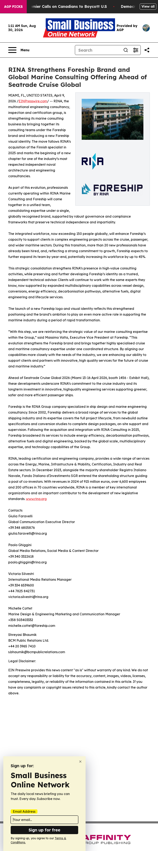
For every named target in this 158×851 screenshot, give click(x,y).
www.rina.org (36, 499)
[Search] (126, 50)
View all (148, 6)
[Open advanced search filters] (136, 50)
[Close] (80, 762)
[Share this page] (147, 50)
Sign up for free (44, 829)
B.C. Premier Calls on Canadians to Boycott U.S (62, 6)
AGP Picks (13, 7)
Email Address (24, 811)
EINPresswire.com (33, 101)
